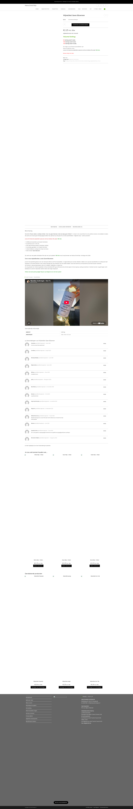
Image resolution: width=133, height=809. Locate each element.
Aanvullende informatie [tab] (65, 226)
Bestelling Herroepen (61, 802)
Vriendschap (75, 59)
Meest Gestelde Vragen (31, 710)
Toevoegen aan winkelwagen (80, 24)
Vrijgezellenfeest (93, 61)
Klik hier (58, 255)
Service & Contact (30, 713)
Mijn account (29, 702)
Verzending (28, 708)
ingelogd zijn (32, 445)
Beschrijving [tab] (54, 226)
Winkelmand (29, 697)
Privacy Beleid (29, 716)
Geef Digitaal (96, 807)
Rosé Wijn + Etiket (66, 560)
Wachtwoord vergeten (31, 705)
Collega (67, 61)
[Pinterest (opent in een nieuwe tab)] (100, 5)
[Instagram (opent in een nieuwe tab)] (102, 5)
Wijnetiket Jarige (66, 681)
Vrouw (99, 61)
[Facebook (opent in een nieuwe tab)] (97, 5)
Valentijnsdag (87, 61)
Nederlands (77, 61)
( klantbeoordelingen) (73, 19)
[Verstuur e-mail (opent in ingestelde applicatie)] (104, 5)
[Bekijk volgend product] (107, 15)
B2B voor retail (29, 700)
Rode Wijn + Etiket (94, 560)
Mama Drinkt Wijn (30, 5)
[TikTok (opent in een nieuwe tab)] (107, 5)
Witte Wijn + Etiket (38, 560)
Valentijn (71, 59)
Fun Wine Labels (89, 807)
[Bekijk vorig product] (105, 15)
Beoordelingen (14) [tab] (77, 226)
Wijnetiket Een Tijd (94, 681)
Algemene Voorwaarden (31, 718)
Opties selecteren (38, 565)
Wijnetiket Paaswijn (38, 681)
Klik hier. (98, 50)
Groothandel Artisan (104, 807)
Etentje (70, 61)
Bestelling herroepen (31, 721)
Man (73, 61)
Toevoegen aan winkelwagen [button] (38, 687)
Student (82, 61)
